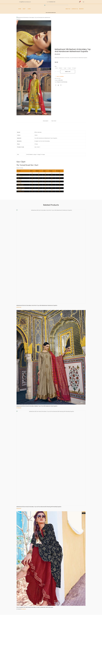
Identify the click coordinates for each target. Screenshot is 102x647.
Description (45, 121)
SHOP (24, 8)
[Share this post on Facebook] (56, 85)
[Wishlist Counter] (83, 2)
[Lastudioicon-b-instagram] (54, 643)
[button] (24, 8)
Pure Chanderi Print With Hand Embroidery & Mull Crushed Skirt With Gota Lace (34, 607)
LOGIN (29, 8)
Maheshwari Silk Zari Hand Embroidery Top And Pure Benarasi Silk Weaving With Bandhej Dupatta (38, 506)
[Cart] (80, 2)
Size (55, 66)
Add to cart (67, 71)
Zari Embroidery (64, 81)
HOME (19, 8)
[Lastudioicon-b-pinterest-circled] (52, 643)
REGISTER (81, 8)
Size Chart (53, 121)
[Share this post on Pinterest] (61, 85)
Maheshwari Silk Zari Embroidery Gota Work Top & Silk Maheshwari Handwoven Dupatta (36, 305)
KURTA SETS (60, 80)
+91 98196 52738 (69, 637)
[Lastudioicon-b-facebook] (47, 643)
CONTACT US (75, 8)
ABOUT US (68, 8)
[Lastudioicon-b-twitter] (50, 643)
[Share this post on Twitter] (58, 85)
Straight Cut (59, 81)
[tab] (45, 121)
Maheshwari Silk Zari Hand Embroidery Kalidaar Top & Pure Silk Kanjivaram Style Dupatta (36, 406)
